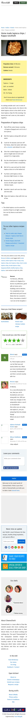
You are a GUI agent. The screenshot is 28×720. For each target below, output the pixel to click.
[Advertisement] (14, 18)
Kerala (12, 27)
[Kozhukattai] (7, 319)
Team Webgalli (18, 716)
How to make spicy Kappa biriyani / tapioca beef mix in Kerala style (14, 236)
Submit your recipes (13, 682)
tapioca (3, 270)
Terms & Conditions (13, 699)
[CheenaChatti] (5, 2)
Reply (24, 354)
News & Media (13, 694)
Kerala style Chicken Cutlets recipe (20, 324)
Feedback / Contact (13, 667)
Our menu (13, 662)
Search (23, 2)
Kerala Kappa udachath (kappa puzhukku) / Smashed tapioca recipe (15, 243)
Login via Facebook (12, 468)
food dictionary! (17, 100)
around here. (16, 490)
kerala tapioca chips (14, 265)
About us (13, 677)
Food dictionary (13, 660)
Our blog (13, 664)
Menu (16, 2)
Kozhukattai (5, 321)
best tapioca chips (14, 263)
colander (9, 147)
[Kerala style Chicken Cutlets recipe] (21, 319)
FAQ (13, 702)
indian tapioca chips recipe (13, 260)
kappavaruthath (5, 268)
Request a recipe (13, 684)
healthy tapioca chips (17, 268)
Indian (7, 27)
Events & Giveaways (13, 679)
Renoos (3, 258)
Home (2, 27)
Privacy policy (13, 697)
